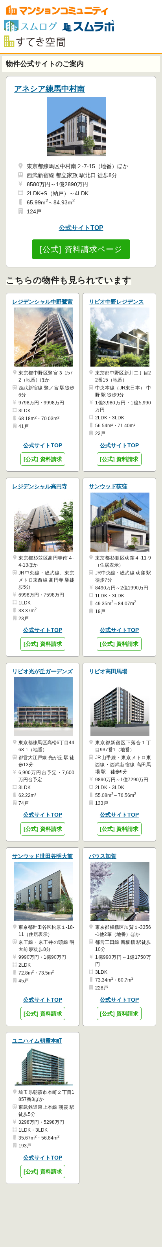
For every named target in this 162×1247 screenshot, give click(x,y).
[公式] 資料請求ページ (81, 249)
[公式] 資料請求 (43, 459)
